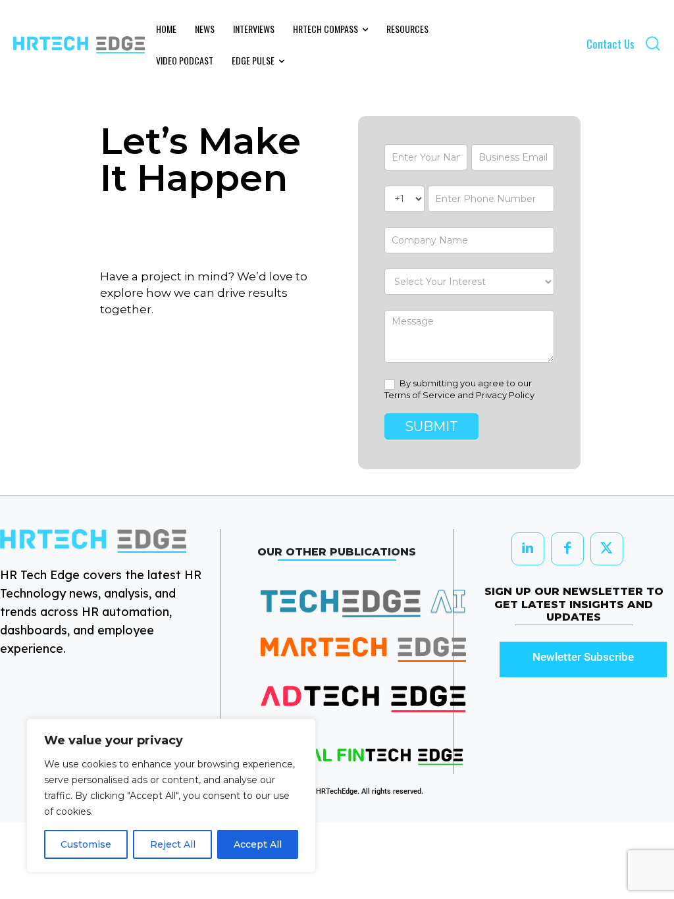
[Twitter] (606, 548)
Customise (86, 844)
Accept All (258, 844)
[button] (652, 43)
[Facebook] (567, 548)
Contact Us (610, 44)
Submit (431, 426)
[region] (171, 796)
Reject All (172, 844)
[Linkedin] (527, 548)
